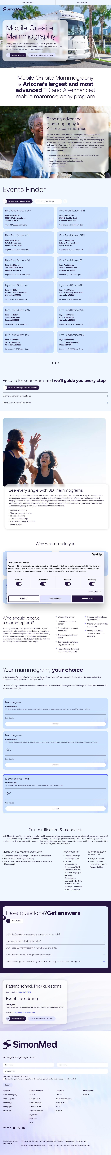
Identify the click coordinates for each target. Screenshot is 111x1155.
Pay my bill (33, 1115)
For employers (7, 1107)
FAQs (31, 1123)
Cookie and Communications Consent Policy (36, 1145)
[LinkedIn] (23, 1128)
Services (6, 1091)
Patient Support (36, 1091)
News (58, 1107)
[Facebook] (14, 1128)
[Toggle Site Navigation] (107, 9)
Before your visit (35, 1107)
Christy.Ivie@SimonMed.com (23, 1013)
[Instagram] (19, 1128)
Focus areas (7, 1111)
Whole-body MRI (8, 1099)
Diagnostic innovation (63, 1099)
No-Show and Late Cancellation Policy (77, 1145)
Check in (32, 1095)
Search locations (35, 1103)
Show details (93, 592)
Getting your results (36, 1111)
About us (60, 1091)
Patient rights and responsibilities (51, 1141)
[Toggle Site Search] (104, 9)
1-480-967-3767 (24, 992)
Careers (59, 1111)
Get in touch (88, 1091)
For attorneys (7, 1103)
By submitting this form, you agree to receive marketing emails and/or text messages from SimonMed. (40, 1079)
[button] (55, 396)
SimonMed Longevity (10, 1095)
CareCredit (33, 1119)
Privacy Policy (69, 1141)
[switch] (43, 584)
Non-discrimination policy (30, 1141)
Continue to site (87, 598)
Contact (86, 1095)
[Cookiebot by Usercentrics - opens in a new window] (93, 554)
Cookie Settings (81, 1141)
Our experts (60, 1103)
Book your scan (34, 1099)
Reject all (23, 598)
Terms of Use (58, 1145)
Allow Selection (56, 598)
